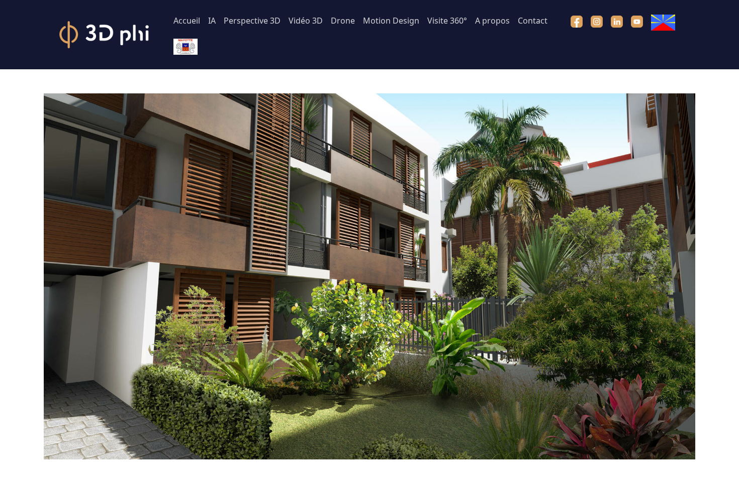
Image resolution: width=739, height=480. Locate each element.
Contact (532, 20)
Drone (343, 20)
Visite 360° (447, 20)
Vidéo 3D (306, 20)
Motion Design (391, 20)
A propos (492, 20)
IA (212, 20)
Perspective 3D (252, 20)
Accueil (186, 20)
